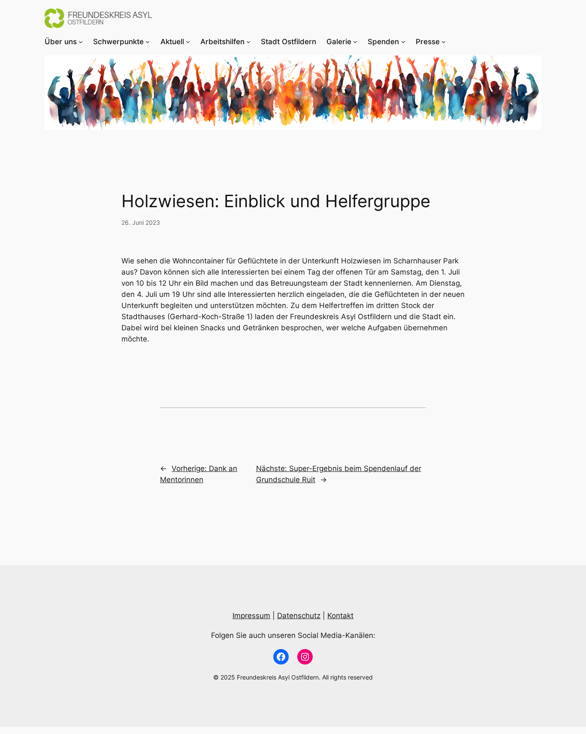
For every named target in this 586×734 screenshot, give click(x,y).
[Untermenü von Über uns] (81, 41)
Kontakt (340, 615)
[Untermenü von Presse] (443, 41)
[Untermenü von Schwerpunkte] (147, 41)
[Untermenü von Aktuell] (188, 41)
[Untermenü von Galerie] (355, 41)
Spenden (383, 41)
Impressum (251, 615)
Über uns (61, 41)
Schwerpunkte (118, 41)
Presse (428, 41)
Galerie (338, 41)
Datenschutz (298, 615)
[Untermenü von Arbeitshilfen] (248, 41)
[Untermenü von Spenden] (403, 41)
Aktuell (172, 41)
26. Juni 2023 (140, 222)
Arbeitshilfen (222, 41)
